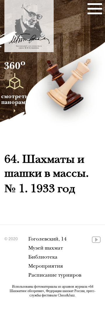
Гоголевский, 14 (47, 239)
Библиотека (42, 257)
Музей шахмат (45, 248)
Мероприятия (45, 266)
